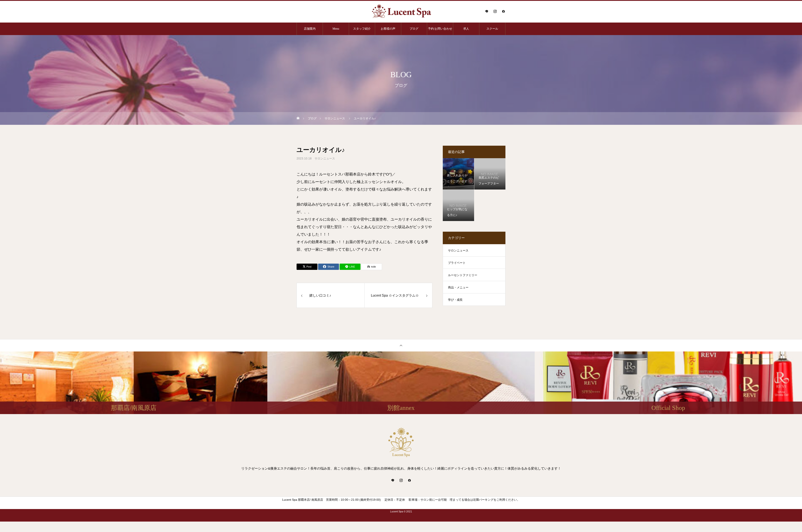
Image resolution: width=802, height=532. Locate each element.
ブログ (414, 28)
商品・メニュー (458, 287)
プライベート (457, 262)
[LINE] (487, 11)
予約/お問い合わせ (440, 28)
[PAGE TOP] (401, 345)
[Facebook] (503, 11)
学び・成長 (455, 299)
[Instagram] (495, 11)
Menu (335, 28)
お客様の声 (388, 28)
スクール (492, 28)
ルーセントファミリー (462, 275)
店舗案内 (310, 28)
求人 (466, 28)
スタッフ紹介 (362, 28)
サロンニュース (325, 158)
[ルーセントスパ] (401, 11)
